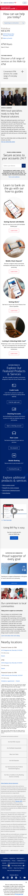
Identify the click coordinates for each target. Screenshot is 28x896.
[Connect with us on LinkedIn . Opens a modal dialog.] (12, 878)
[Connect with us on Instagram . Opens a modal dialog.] (8, 878)
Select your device (9, 166)
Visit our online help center (8, 141)
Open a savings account (8, 485)
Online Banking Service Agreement (9, 783)
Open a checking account (14, 426)
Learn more (14, 230)
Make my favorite (7, 38)
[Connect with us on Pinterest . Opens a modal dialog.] (16, 878)
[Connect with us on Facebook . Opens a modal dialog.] (3, 878)
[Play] (14, 511)
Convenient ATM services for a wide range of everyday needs (14, 71)
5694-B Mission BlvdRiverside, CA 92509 (8, 34)
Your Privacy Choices (16, 865)
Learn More (14, 538)
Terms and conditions (14, 177)
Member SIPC (18, 801)
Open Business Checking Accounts (11, 490)
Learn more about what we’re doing (10, 635)
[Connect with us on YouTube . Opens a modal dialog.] (25, 878)
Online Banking (6, 493)
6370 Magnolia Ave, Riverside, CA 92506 (11, 650)
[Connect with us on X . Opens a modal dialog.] (20, 878)
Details (3, 656)
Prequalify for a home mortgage (10, 488)
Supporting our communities (11, 23)
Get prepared (14, 448)
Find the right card (14, 402)
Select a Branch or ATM (8, 8)
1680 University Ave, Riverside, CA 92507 (12, 675)
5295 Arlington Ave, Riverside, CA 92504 (11, 663)
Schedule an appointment (7, 681)
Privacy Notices (19, 894)
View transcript (7, 520)
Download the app (14, 469)
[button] (2, 3)
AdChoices (4, 865)
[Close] (26, 882)
